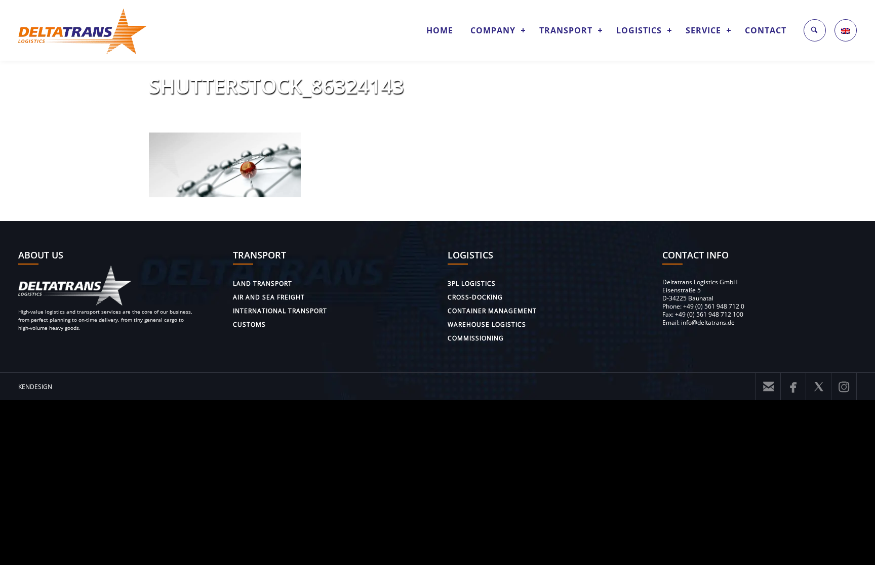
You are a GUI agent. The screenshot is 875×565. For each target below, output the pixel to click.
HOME (439, 30)
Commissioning (476, 338)
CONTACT (765, 30)
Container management (492, 311)
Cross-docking (475, 297)
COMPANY (492, 30)
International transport (280, 311)
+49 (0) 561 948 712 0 (713, 306)
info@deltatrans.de (708, 322)
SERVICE (703, 30)
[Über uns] (75, 303)
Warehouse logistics (487, 324)
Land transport (262, 283)
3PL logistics (472, 283)
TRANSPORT (565, 30)
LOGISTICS (639, 30)
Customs (249, 324)
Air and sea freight (269, 297)
